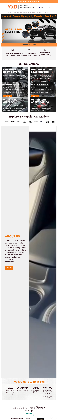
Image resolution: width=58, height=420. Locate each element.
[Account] (49, 7)
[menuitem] (49, 12)
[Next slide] (54, 30)
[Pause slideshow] (27, 41)
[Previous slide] (4, 30)
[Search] (46, 7)
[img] (29, 413)
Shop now (7, 96)
